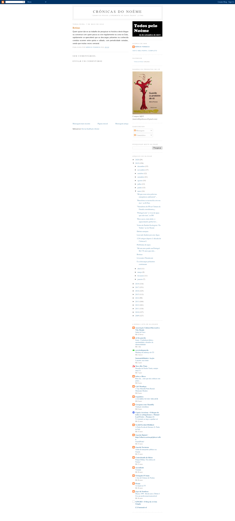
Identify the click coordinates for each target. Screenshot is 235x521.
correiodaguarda (142, 350)
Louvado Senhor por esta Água (148, 235)
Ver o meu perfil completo (144, 50)
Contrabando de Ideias (144, 457)
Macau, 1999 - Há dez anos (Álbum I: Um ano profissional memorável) (147, 494)
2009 (137, 315)
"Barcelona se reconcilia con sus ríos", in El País (148, 201)
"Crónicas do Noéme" (138, 61)
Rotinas (140, 254)
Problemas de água (144, 244)
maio (139, 191)
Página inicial (103, 123)
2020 (137, 159)
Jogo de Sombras (142, 491)
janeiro (140, 279)
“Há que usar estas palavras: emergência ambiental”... (147, 195)
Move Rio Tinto (141, 366)
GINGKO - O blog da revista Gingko (146, 502)
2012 (137, 305)
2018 (137, 283)
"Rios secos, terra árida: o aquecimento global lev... (147, 220)
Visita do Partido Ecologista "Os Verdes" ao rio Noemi (148, 226)
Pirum (137, 483)
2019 (137, 163)
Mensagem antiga (121, 123)
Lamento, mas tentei (142, 360)
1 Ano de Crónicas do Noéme (145, 478)
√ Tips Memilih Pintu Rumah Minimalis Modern (145, 389)
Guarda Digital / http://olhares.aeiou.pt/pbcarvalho (148, 437)
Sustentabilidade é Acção (144, 358)
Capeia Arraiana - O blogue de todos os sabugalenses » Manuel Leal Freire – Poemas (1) (147, 414)
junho (139, 187)
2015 (137, 294)
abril (139, 268)
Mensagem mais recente (81, 123)
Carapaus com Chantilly (144, 404)
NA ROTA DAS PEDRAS (144, 424)
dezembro (141, 166)
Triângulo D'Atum (142, 475)
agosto (140, 180)
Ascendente (139, 467)
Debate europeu (142, 231)
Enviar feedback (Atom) (90, 129)
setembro (141, 177)
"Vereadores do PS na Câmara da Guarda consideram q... (148, 207)
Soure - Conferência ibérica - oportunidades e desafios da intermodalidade (144, 342)
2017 (137, 287)
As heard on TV (140, 486)
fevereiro (140, 275)
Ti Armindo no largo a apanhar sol (146, 419)
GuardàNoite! (139, 441)
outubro (140, 173)
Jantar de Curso (140, 332)
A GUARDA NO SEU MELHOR (146, 399)
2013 (137, 301)
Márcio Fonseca (142, 46)
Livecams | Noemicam (145, 258)
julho (139, 184)
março (139, 272)
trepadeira (139, 396)
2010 (137, 312)
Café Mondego (140, 386)
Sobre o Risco (140, 376)
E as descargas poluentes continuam (146, 262)
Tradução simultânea (142, 407)
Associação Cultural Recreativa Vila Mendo (147, 328)
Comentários (141, 135)
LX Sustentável (141, 507)
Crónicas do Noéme (117, 11)
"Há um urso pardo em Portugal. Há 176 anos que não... (148, 249)
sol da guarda (140, 337)
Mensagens (140, 130)
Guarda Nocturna (142, 447)
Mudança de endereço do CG (144, 352)
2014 (137, 298)
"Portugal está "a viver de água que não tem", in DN (148, 214)
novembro (141, 170)
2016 (137, 291)
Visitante (138, 470)
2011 (137, 308)
